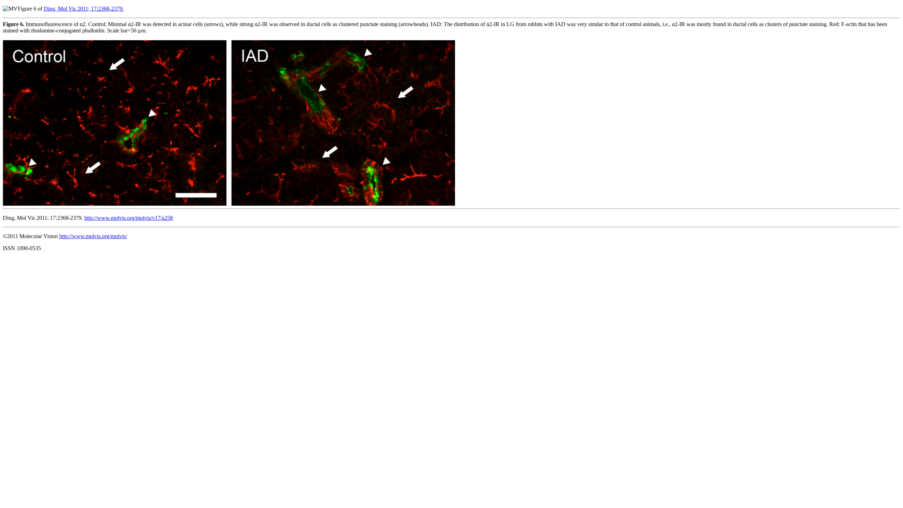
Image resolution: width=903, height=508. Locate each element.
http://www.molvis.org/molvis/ (93, 236)
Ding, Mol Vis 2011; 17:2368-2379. (84, 9)
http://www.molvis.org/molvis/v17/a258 (128, 218)
